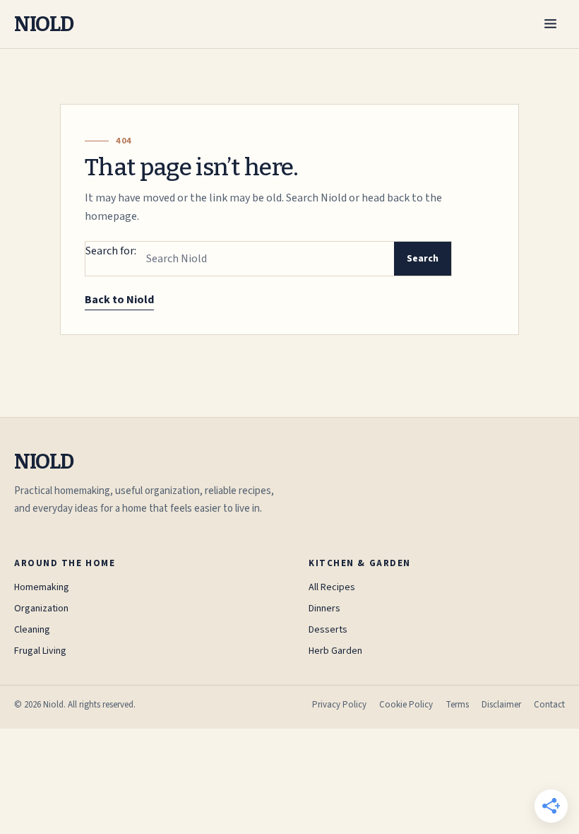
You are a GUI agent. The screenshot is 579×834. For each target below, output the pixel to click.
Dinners (324, 608)
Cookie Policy (406, 704)
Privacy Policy (339, 704)
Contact (549, 704)
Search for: (110, 251)
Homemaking (41, 587)
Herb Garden (335, 651)
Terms (457, 704)
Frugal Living (40, 651)
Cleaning (32, 630)
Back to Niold (119, 299)
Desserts (328, 630)
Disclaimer (501, 704)
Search (422, 259)
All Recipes (332, 587)
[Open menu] (550, 23)
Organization (41, 608)
